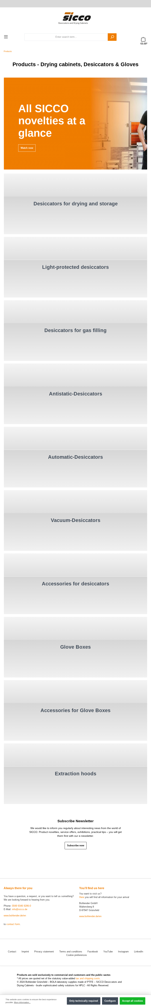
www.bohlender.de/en (15, 915)
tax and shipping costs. (88, 978)
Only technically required (83, 1001)
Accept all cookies (132, 1001)
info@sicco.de (19, 909)
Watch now (27, 148)
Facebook (92, 951)
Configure (110, 1001)
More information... (22, 1002)
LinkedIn (138, 951)
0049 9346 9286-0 (21, 906)
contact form (13, 924)
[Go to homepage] (75, 17)
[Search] (112, 37)
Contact (12, 951)
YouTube (108, 951)
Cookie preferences (76, 955)
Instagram (123, 951)
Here (81, 897)
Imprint (25, 951)
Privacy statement (44, 951)
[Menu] (5, 37)
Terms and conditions (70, 951)
